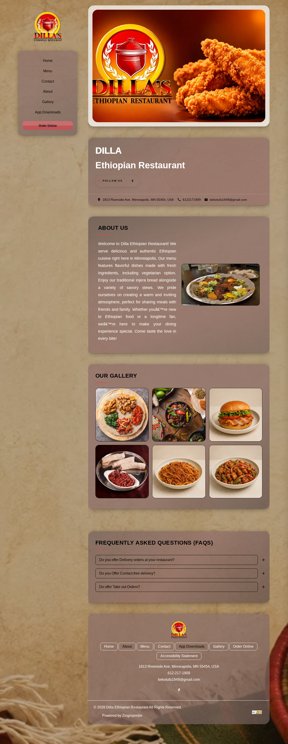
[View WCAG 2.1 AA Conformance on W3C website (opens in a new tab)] (257, 712)
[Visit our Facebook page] (132, 181)
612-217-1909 (179, 673)
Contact (48, 81)
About (47, 91)
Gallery (48, 102)
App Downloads (48, 112)
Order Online (48, 125)
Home (48, 61)
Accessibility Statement (179, 656)
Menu (47, 71)
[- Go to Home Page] (47, 27)
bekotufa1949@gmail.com (179, 679)
